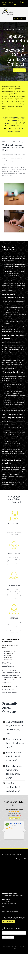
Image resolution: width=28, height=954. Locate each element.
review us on (14, 818)
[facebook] (15, 2)
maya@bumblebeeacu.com (9, 903)
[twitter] (17, 2)
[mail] (15, 4)
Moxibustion (6, 467)
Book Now (7, 686)
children (5, 96)
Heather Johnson (15, 823)
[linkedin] (22, 2)
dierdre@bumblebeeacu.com (10, 911)
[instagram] (20, 2)
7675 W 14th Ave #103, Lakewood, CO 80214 (14, 125)
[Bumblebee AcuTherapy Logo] (8, 8)
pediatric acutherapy (14, 343)
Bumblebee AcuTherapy (14, 809)
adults (15, 94)
